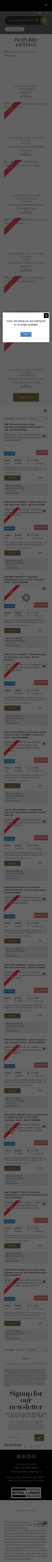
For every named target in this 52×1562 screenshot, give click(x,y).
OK (26, 334)
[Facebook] (19, 1456)
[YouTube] (29, 1456)
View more (26, 397)
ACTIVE (35, 13)
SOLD (46, 13)
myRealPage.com (30, 1510)
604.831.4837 (11, 491)
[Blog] (33, 1456)
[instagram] (24, 1456)
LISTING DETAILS (12, 478)
